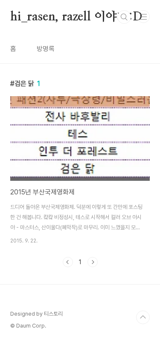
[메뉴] (143, 16)
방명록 (46, 49)
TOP (143, 317)
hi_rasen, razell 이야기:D (76, 17)
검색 (124, 17)
